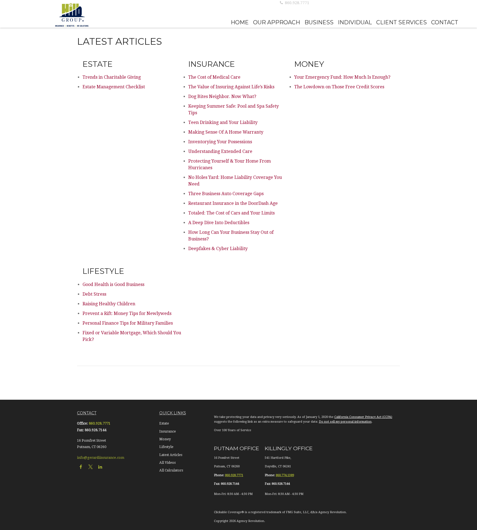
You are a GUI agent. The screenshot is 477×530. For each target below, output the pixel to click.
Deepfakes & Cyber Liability (218, 248)
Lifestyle (166, 447)
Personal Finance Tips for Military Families (128, 323)
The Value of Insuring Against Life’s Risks (231, 86)
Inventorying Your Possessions (220, 141)
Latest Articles (170, 455)
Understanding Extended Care (220, 151)
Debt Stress (94, 294)
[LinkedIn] (100, 466)
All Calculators (171, 470)
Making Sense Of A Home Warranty (225, 132)
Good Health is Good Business (113, 284)
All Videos (167, 463)
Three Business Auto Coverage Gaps (226, 193)
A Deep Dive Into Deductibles (218, 222)
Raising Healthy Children (109, 303)
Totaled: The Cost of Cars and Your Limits (231, 213)
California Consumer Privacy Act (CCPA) (363, 417)
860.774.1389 (285, 475)
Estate (164, 423)
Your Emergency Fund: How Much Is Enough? (342, 77)
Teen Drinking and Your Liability (223, 122)
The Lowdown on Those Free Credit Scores (339, 86)
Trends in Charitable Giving (112, 77)
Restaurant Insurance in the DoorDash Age (233, 203)
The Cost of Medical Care (214, 77)
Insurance (167, 431)
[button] (240, 22)
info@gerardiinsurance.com (100, 458)
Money (165, 439)
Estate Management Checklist (114, 86)
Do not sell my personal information (345, 421)
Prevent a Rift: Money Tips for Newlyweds (127, 313)
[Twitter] (90, 466)
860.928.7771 (296, 3)
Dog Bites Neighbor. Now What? (222, 96)
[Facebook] (80, 466)
